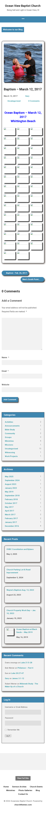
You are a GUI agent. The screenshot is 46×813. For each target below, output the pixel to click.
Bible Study (10, 430)
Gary (27, 96)
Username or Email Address (16, 707)
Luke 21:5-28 (26, 663)
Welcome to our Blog (13, 29)
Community (10, 433)
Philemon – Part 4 (25, 668)
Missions (9, 445)
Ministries (9, 441)
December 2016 (12, 526)
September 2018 (12, 495)
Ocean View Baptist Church (22, 6)
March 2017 (10, 514)
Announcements (12, 426)
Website (5, 384)
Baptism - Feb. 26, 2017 (16, 273)
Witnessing (10, 452)
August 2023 (10, 484)
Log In (8, 736)
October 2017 (11, 503)
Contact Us (23, 794)
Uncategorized (13, 101)
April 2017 (9, 511)
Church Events (36, 787)
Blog (38, 790)
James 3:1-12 (18, 678)
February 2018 (11, 499)
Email (5, 371)
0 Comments (34, 101)
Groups (8, 437)
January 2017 (11, 522)
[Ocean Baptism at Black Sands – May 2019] (10, 634)
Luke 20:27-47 (17, 673)
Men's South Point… (31, 279)
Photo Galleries (25, 790)
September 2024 (12, 480)
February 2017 (11, 518)
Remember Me (13, 730)
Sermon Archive (19, 787)
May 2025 (9, 476)
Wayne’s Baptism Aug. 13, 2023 (20, 590)
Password (9, 718)
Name (5, 357)
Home (6, 787)
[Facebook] (23, 761)
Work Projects (11, 456)
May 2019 (9, 492)
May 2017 (9, 507)
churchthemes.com (23, 805)
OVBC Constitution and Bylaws (20, 549)
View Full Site (23, 778)
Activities (9, 422)
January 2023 (11, 488)
